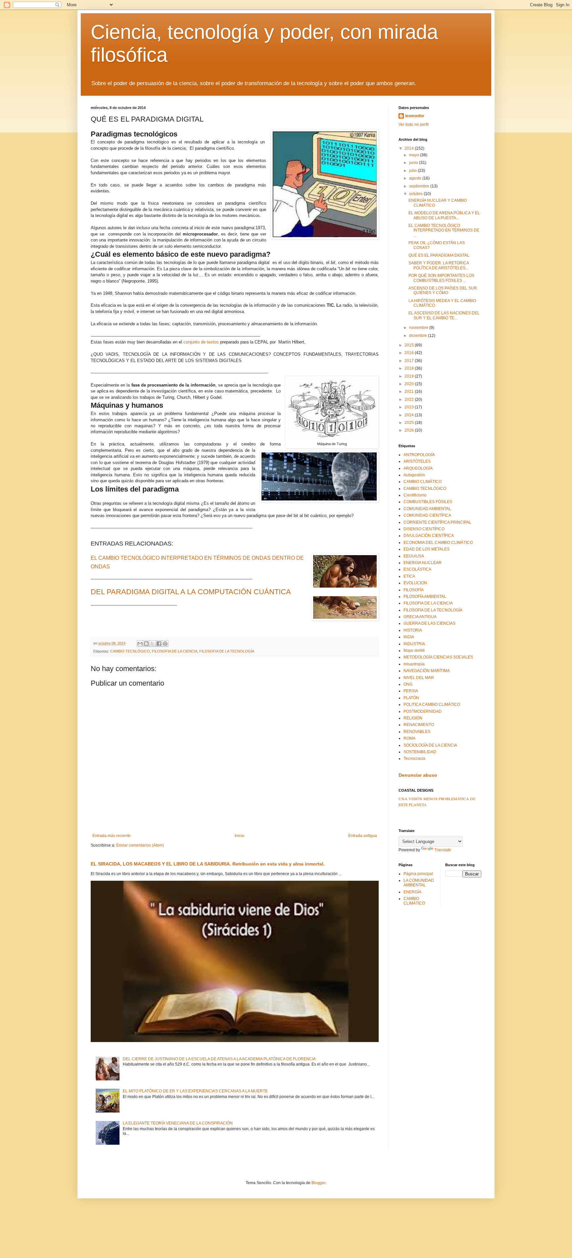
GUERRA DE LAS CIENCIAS (429, 623)
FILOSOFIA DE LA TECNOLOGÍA (226, 651)
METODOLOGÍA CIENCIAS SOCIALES (438, 657)
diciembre (418, 335)
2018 (410, 368)
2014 (410, 148)
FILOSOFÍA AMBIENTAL (425, 596)
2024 (410, 415)
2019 (410, 376)
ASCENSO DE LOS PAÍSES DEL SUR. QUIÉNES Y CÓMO (443, 290)
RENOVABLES (417, 731)
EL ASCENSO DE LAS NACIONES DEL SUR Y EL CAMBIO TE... (444, 315)
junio (414, 162)
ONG (408, 684)
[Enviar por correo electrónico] (140, 643)
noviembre (419, 327)
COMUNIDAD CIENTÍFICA (427, 515)
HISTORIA (413, 630)
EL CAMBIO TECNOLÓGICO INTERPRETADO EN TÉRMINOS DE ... (443, 230)
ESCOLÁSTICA (417, 569)
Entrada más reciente (111, 835)
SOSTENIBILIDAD (420, 752)
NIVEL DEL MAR (419, 677)
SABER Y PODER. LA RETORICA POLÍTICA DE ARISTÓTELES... (438, 265)
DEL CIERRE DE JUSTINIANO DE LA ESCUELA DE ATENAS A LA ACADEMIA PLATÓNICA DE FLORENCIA (219, 1059)
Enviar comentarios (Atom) (140, 845)
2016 (410, 352)
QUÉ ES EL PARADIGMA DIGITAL (438, 255)
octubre (416, 193)
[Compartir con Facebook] (159, 643)
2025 (410, 422)
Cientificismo (415, 495)
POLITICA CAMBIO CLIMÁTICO (432, 704)
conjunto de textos (201, 342)
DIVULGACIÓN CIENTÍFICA (429, 535)
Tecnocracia (414, 758)
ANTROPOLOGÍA (419, 454)
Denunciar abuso (418, 775)
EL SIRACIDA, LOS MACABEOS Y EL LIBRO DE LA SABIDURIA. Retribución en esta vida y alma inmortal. (208, 863)
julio (413, 170)
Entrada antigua (362, 835)
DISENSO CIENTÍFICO (424, 529)
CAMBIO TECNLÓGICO (130, 651)
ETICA (409, 576)
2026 (410, 430)
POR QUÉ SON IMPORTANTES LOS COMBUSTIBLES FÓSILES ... (441, 278)
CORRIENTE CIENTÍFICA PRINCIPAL (437, 522)
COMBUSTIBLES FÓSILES (428, 501)
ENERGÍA (412, 892)
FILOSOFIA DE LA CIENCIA (174, 651)
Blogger (318, 1182)
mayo (414, 155)
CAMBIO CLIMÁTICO (423, 481)
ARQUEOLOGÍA (418, 468)
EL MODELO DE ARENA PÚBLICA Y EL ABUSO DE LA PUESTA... (444, 215)
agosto (415, 178)
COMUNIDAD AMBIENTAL (427, 508)
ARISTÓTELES (417, 461)
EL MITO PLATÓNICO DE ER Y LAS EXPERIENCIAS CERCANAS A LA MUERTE (195, 1091)
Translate (442, 850)
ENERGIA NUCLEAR (423, 562)
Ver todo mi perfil (414, 124)
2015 (410, 345)
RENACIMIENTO (419, 724)
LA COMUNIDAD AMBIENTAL (419, 882)
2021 (410, 391)
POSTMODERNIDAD (423, 711)
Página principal (418, 873)
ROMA (409, 738)
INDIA (409, 637)
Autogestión (414, 475)
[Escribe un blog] (146, 643)
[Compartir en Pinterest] (165, 643)
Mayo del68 (414, 650)
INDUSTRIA (414, 644)
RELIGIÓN (413, 718)
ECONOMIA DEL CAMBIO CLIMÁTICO (438, 542)
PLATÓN (411, 698)
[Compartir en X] (152, 643)
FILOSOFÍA (414, 590)
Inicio (239, 835)
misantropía (414, 664)
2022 (410, 399)
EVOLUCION (415, 583)
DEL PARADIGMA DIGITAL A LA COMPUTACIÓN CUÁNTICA (191, 592)
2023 (410, 407)
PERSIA (411, 691)
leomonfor (414, 116)
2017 (410, 360)
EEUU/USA (414, 556)
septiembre (419, 186)
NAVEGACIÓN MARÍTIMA (427, 670)
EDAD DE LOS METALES (427, 549)
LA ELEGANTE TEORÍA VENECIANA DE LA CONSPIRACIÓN (178, 1123)
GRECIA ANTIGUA (420, 616)
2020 (410, 384)
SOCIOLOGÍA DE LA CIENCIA (430, 745)
